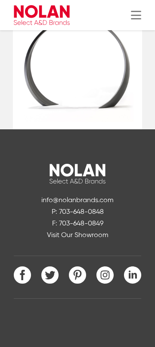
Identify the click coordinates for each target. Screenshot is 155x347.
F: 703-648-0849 (77, 223)
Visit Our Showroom (77, 235)
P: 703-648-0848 (78, 212)
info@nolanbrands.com (77, 200)
